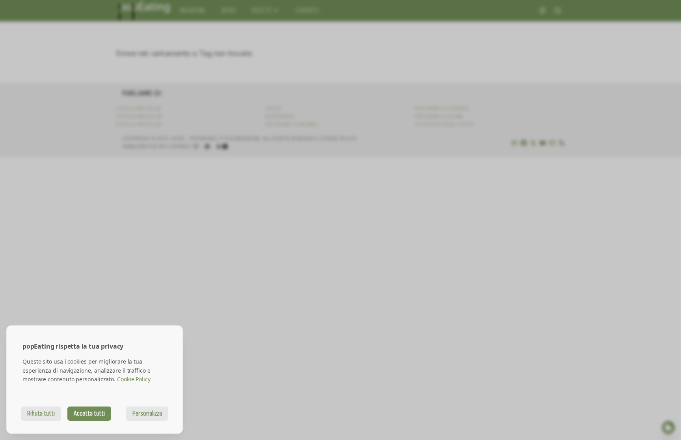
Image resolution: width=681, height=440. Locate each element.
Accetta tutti (89, 413)
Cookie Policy (134, 379)
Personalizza (147, 413)
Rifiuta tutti (41, 413)
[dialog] (94, 379)
